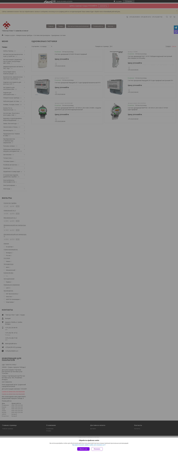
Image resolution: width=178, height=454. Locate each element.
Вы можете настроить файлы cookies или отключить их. (88, 445)
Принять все (83, 449)
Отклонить (97, 449)
